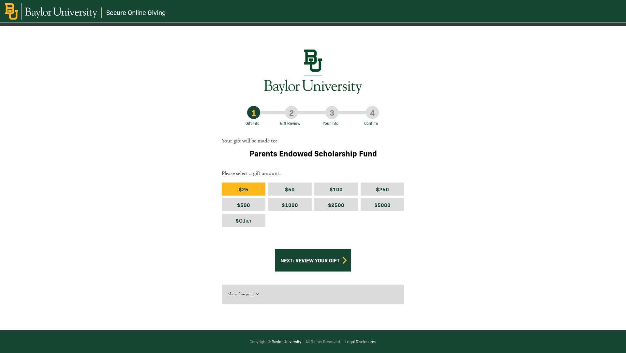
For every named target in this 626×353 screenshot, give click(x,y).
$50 (290, 189)
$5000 (382, 204)
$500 (243, 204)
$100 (336, 189)
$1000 (290, 204)
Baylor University (286, 341)
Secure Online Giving (136, 12)
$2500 (336, 204)
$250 (382, 189)
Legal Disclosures (360, 341)
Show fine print (241, 293)
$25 (243, 189)
